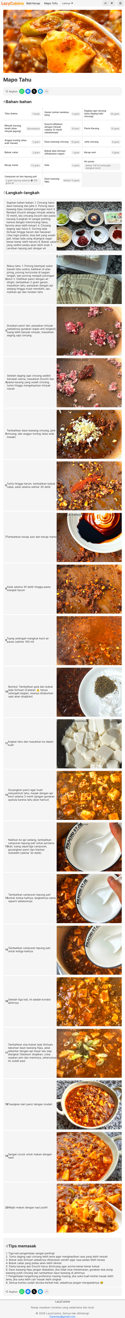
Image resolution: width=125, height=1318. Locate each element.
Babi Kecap (33, 3)
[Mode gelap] (120, 3)
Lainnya (66, 3)
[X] (34, 91)
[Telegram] (40, 91)
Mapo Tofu (51, 3)
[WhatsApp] (21, 91)
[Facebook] (28, 91)
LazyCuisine (12, 3)
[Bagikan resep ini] (46, 91)
